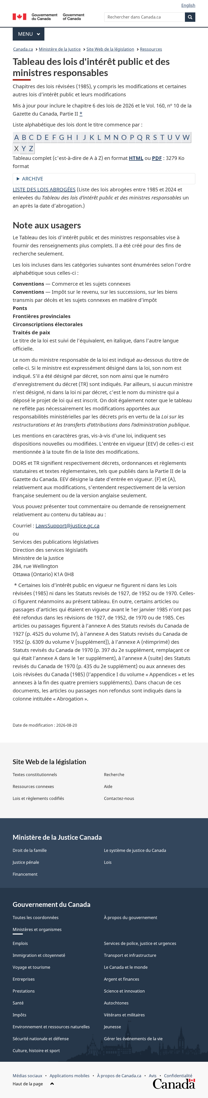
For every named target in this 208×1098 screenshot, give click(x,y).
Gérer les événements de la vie (133, 1038)
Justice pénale (26, 862)
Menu (31, 33)
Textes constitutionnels (35, 774)
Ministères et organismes (37, 929)
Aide (108, 786)
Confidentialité (178, 1075)
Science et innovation (124, 991)
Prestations (24, 991)
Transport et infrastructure (130, 955)
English (188, 5)
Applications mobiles (70, 1075)
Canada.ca (23, 49)
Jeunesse (112, 1027)
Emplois (20, 943)
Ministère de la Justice (60, 49)
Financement (25, 874)
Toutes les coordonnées (36, 917)
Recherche (114, 774)
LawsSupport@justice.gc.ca (67, 525)
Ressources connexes (33, 786)
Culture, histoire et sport (36, 1050)
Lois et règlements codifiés (38, 798)
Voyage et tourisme (31, 967)
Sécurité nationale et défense (41, 1038)
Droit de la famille (30, 850)
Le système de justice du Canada (135, 850)
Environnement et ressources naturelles (51, 1027)
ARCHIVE (32, 178)
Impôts (19, 1015)
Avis (153, 1075)
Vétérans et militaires (124, 1015)
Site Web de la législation (110, 49)
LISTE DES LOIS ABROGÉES (44, 189)
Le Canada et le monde (126, 967)
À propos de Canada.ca (119, 1075)
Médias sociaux (27, 1075)
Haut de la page (28, 1084)
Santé (18, 1003)
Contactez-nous (119, 798)
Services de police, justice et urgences (140, 943)
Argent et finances (121, 979)
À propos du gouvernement (130, 917)
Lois (108, 862)
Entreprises (24, 979)
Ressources (151, 49)
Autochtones (116, 1003)
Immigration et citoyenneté (39, 955)
